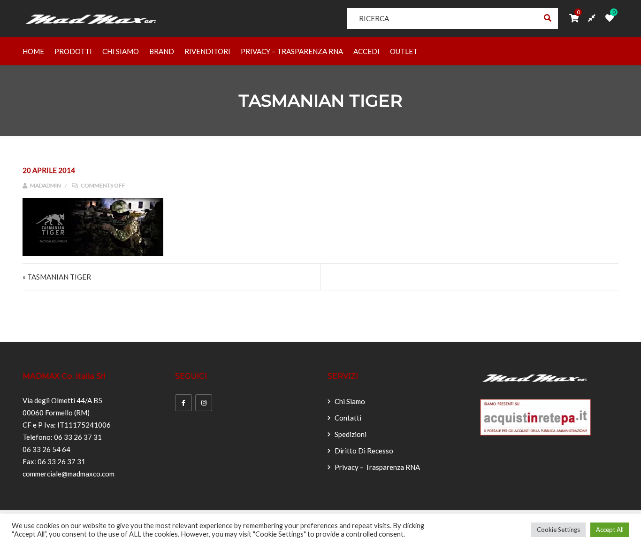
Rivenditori (207, 51)
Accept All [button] (610, 529)
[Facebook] (183, 402)
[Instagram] (203, 402)
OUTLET (404, 51)
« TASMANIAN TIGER (57, 277)
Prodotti (73, 51)
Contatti (348, 417)
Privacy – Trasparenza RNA (292, 51)
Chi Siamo (120, 51)
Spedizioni (350, 434)
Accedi (366, 51)
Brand (161, 51)
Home (33, 51)
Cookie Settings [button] (558, 529)
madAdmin (45, 185)
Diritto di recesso (364, 450)
